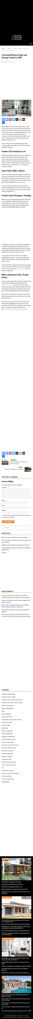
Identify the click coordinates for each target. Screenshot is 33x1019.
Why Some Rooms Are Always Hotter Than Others (15, 537)
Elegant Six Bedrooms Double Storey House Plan (15, 889)
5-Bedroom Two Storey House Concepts (12, 702)
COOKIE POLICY (20, 1017)
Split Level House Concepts (9, 762)
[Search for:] (16, 527)
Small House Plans (6, 759)
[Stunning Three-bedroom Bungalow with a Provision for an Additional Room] (16, 907)
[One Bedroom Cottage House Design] (16, 869)
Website (4, 510)
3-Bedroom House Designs (8, 697)
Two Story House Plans (8, 779)
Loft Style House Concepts (9, 739)
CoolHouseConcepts (8, 61)
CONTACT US (27, 1017)
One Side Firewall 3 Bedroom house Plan (12, 884)
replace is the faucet (7, 285)
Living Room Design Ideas (8, 736)
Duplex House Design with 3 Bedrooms (12, 886)
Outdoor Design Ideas (7, 753)
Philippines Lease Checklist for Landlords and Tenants (16, 545)
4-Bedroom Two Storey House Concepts (12, 699)
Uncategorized (5, 782)
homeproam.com (20, 268)
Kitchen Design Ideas (7, 733)
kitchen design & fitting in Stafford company (16, 309)
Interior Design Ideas (7, 731)
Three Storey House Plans (8, 765)
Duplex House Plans (7, 716)
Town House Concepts (7, 770)
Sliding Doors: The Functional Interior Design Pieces (15, 972)
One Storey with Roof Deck (9, 748)
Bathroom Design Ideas (8, 705)
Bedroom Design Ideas (7, 708)
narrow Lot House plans (8, 742)
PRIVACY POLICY (12, 1017)
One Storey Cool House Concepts (10, 745)
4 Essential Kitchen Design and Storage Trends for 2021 (16, 1011)
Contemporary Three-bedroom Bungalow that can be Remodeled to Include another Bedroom (16, 927)
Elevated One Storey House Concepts (11, 719)
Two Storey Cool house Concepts (10, 773)
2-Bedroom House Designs (8, 694)
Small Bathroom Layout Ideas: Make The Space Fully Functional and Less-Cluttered (15, 958)
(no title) (4, 552)
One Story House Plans (8, 750)
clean (19, 164)
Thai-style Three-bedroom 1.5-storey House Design (16, 924)
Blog (3, 711)
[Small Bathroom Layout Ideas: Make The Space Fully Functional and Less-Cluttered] (16, 947)
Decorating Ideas (6, 714)
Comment (4, 487)
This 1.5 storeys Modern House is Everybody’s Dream (16, 930)
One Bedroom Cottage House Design (11, 882)
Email (3, 505)
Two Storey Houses (7, 776)
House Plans (5, 728)
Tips (3, 767)
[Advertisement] (16, 16)
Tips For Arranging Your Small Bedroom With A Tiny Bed (16, 966)
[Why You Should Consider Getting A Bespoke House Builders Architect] (16, 984)
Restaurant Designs (7, 756)
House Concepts (6, 725)
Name (3, 500)
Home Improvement (7, 722)
